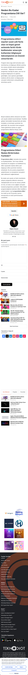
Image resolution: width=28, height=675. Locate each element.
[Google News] (14, 215)
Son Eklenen (6, 392)
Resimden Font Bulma (6, 600)
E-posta (3, 271)
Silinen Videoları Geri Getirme (8, 591)
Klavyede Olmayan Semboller (8, 579)
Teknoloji (10, 6)
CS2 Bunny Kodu (5, 567)
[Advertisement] (14, 99)
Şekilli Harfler (4, 574)
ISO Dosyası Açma (5, 596)
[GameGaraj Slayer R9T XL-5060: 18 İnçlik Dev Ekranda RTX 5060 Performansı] (5, 319)
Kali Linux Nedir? (5, 631)
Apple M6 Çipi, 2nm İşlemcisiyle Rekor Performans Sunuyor (16, 410)
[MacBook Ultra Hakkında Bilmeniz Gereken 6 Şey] (5, 423)
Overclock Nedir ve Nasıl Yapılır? (9, 629)
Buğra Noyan (5, 16)
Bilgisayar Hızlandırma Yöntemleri (9, 598)
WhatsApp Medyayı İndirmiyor (8, 602)
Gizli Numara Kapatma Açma (8, 589)
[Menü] (26, 3)
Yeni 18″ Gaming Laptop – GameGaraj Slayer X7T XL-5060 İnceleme (17, 312)
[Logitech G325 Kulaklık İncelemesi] (5, 301)
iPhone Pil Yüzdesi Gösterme (8, 593)
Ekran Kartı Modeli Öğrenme (7, 586)
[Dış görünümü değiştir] (23, 3)
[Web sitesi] (13, 236)
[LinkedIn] (15, 236)
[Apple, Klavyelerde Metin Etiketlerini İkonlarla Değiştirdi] (5, 417)
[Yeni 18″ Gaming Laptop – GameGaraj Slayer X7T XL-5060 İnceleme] (5, 312)
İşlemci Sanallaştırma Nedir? (8, 613)
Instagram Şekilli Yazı (6, 576)
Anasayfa (4, 6)
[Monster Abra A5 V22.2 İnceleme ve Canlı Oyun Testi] (5, 306)
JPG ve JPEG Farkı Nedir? (7, 626)
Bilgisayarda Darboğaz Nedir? (8, 624)
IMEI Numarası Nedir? (6, 622)
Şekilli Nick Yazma (5, 572)
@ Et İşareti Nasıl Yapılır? (7, 605)
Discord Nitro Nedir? (6, 620)
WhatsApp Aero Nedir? (6, 615)
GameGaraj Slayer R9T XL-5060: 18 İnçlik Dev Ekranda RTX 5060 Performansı (17, 319)
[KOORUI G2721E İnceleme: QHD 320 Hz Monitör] (5, 295)
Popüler (15, 392)
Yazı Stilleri (3, 562)
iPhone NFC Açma (5, 560)
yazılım (14, 211)
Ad (1, 265)
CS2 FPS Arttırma (5, 569)
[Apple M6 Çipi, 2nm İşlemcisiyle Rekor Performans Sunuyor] (5, 410)
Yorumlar (22, 392)
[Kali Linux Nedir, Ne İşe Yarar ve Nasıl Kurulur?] (5, 404)
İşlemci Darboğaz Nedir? (7, 617)
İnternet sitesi (4, 277)
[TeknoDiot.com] (7, 2)
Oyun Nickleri (4, 565)
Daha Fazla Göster (14, 326)
